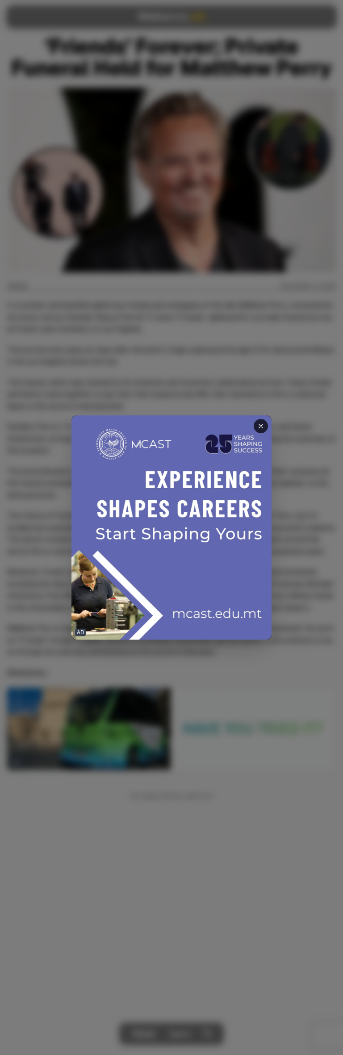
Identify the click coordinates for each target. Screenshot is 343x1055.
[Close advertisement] (261, 426)
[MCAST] (171, 527)
